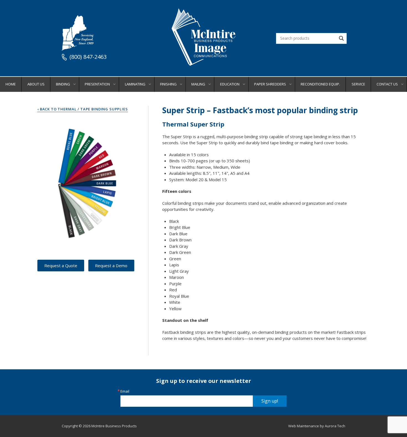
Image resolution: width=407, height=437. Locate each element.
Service (358, 84)
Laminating (135, 84)
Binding (63, 84)
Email (124, 391)
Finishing (168, 84)
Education (229, 84)
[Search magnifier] (341, 38)
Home (11, 84)
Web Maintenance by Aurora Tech (316, 425)
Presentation (97, 84)
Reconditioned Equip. (320, 84)
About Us (36, 84)
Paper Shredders (270, 84)
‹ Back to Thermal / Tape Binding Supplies (82, 109)
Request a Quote (60, 265)
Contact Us (387, 84)
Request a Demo (111, 265)
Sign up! (269, 401)
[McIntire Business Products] (203, 63)
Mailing (198, 84)
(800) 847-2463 (88, 57)
